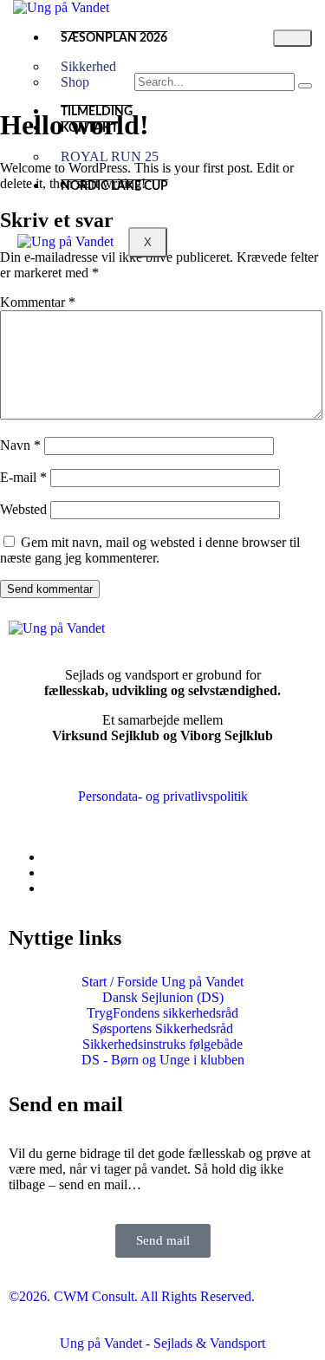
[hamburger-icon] (292, 38)
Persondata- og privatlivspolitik (163, 796)
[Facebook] (48, 856)
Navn (20, 445)
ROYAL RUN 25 (110, 156)
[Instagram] (48, 872)
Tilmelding (97, 112)
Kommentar (37, 302)
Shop (75, 82)
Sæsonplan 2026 (114, 38)
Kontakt (89, 128)
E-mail (23, 477)
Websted (23, 509)
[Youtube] (48, 888)
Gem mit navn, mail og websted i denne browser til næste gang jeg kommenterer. (150, 550)
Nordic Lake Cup (114, 186)
